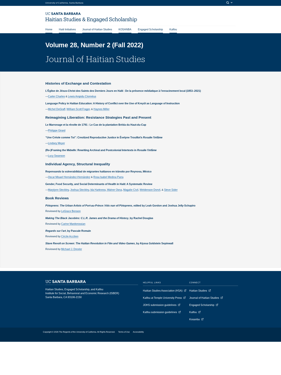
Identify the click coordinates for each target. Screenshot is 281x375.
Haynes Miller (101, 109)
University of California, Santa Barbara (64, 3)
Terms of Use (124, 332)
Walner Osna (114, 189)
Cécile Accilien (69, 236)
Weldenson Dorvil (150, 189)
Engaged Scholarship (150, 29)
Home (48, 29)
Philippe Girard (56, 130)
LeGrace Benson (71, 211)
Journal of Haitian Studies (97, 29)
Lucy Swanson (56, 155)
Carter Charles (56, 96)
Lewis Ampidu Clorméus (82, 96)
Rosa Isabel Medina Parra (108, 177)
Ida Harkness (98, 189)
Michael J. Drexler (71, 249)
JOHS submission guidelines (160, 305)
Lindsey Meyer (56, 143)
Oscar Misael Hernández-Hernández (69, 177)
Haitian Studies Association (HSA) (163, 290)
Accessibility (138, 332)
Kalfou (173, 29)
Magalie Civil (130, 189)
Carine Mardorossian (73, 223)
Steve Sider (171, 189)
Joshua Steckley (79, 189)
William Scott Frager (78, 109)
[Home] (92, 21)
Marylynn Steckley (58, 189)
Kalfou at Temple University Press (162, 297)
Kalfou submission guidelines (160, 312)
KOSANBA (125, 29)
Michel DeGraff (56, 109)
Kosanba (194, 319)
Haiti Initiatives (67, 29)
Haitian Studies (198, 290)
